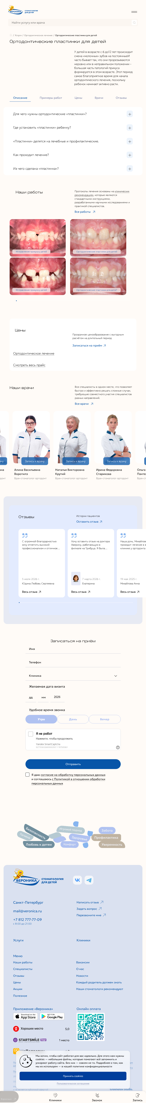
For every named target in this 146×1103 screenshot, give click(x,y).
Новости (82, 975)
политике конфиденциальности (92, 1066)
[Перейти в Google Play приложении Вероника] (52, 1016)
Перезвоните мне (89, 915)
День (73, 719)
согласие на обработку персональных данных (73, 775)
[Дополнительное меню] (134, 12)
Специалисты (22, 969)
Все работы (83, 211)
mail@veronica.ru (27, 911)
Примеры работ (51, 97)
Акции (17, 989)
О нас (80, 969)
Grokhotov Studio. (121, 1089)
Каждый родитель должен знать (99, 982)
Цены (78, 97)
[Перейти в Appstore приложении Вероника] (25, 1016)
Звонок (97, 1100)
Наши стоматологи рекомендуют (99, 989)
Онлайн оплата (89, 1009)
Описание (20, 97)
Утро (41, 719)
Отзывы (121, 97)
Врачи (99, 97)
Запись (137, 1100)
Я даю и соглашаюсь (68, 779)
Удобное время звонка (47, 710)
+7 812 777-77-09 (27, 919)
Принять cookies (73, 1076)
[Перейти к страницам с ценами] (91, 1027)
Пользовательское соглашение (73, 1083)
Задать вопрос (87, 908)
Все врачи (82, 403)
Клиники (55, 1100)
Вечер (104, 719)
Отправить (73, 764)
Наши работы (22, 962)
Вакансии (83, 962)
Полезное (20, 995)
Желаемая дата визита (47, 686)
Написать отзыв (88, 902)
